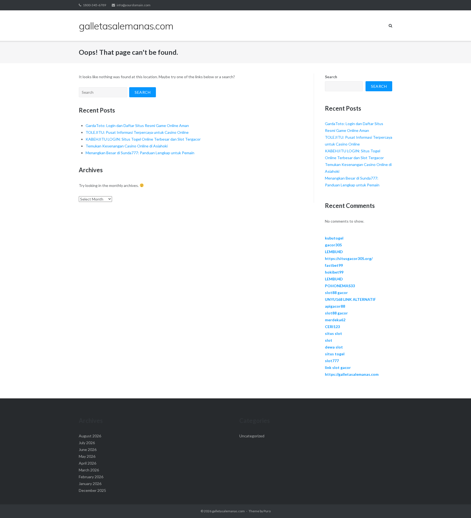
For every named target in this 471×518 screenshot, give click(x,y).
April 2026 (87, 463)
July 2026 (87, 442)
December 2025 (92, 490)
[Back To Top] (457, 505)
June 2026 (87, 449)
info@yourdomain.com (133, 5)
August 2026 (90, 436)
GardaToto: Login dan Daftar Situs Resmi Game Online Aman (137, 125)
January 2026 (90, 483)
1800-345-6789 (94, 5)
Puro (267, 511)
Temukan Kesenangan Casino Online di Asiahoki (127, 146)
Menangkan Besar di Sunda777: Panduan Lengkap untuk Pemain (140, 152)
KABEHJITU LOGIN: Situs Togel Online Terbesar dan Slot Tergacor (143, 139)
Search (331, 76)
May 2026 (87, 456)
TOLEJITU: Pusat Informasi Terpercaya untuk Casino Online (137, 132)
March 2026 (89, 470)
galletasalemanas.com (228, 511)
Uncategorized (251, 436)
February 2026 (91, 476)
